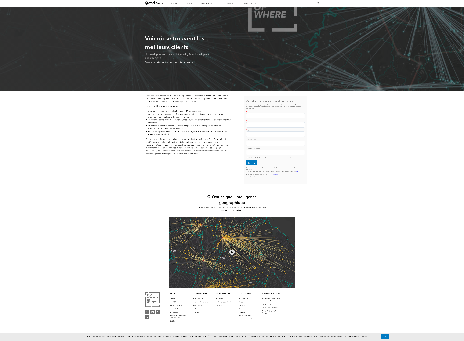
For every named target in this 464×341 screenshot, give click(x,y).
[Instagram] (147, 317)
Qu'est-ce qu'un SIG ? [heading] (224, 293)
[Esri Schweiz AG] (154, 3)
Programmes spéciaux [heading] (271, 293)
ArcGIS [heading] (173, 293)
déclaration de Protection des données (350, 336)
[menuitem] (179, 298)
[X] (147, 312)
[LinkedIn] (152, 312)
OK (385, 336)
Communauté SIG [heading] (200, 293)
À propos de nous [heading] (246, 293)
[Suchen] (318, 3)
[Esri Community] (158, 312)
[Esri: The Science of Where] (152, 300)
